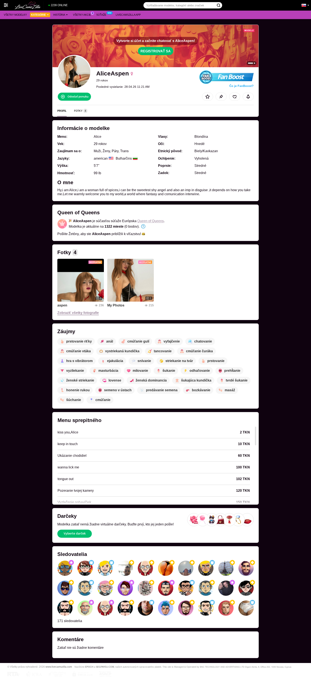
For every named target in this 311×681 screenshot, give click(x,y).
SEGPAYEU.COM (105, 667)
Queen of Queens (150, 221)
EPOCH (89, 667)
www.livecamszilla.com (58, 666)
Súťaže (101, 14)
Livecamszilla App (128, 14)
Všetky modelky (15, 14)
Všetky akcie (82, 14)
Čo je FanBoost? (241, 86)
